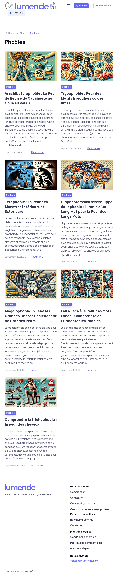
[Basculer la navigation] (68, 5)
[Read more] (31, 66)
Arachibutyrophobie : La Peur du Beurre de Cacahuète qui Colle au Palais (30, 98)
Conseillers (105, 5)
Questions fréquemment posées (89, 509)
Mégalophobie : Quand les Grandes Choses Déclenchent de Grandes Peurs (31, 316)
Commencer (77, 492)
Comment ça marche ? (83, 503)
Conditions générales (83, 537)
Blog (22, 33)
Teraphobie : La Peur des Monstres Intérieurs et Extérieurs (26, 206)
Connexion (76, 497)
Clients (83, 5)
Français (18, 12)
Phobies (10, 86)
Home (11, 33)
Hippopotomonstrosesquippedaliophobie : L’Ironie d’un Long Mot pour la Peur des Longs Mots (86, 209)
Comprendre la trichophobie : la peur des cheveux (31, 422)
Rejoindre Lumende (81, 519)
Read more (37, 152)
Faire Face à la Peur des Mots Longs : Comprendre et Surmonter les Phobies (86, 316)
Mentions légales (80, 548)
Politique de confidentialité (86, 542)
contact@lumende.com (84, 560)
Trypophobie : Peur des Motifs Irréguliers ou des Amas (82, 98)
